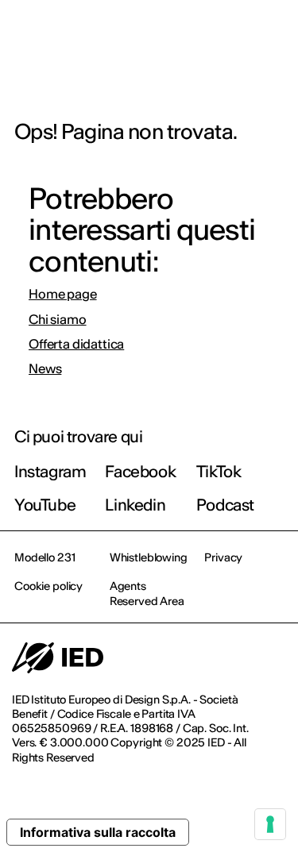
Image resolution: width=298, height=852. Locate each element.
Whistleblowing (149, 557)
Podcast (225, 505)
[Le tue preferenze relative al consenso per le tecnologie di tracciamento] (270, 824)
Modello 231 (44, 557)
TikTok (219, 471)
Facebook (140, 471)
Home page (63, 294)
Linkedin (135, 505)
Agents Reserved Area (147, 593)
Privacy (223, 557)
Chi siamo (58, 319)
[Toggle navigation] (273, 33)
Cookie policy (48, 586)
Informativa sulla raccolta (98, 832)
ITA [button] (151, 33)
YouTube (44, 505)
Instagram (50, 471)
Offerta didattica (76, 344)
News (45, 368)
